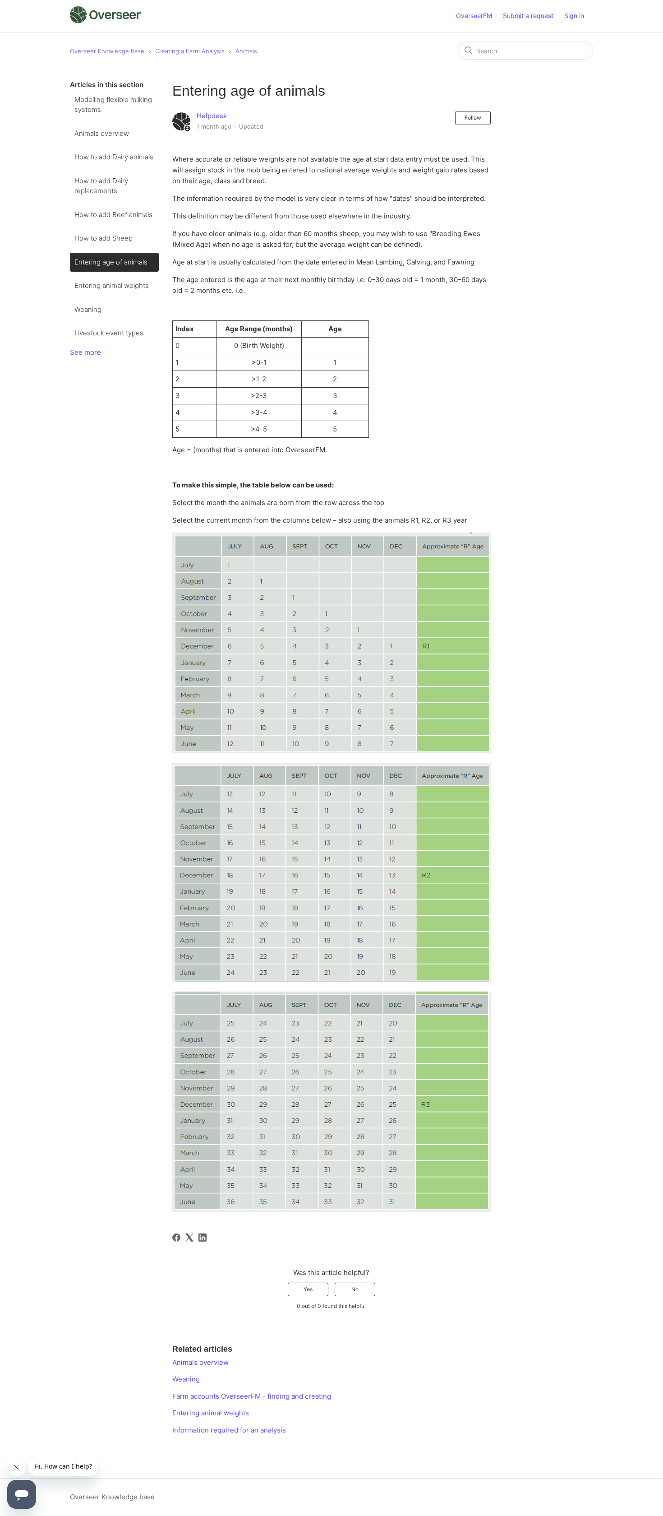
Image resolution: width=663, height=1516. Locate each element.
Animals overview (101, 133)
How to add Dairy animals (113, 157)
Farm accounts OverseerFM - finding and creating (251, 1396)
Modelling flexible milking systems (113, 104)
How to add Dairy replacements (101, 185)
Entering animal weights (111, 285)
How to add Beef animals (113, 214)
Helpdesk (212, 115)
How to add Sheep (103, 238)
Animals (246, 51)
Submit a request (528, 15)
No (355, 1289)
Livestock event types (108, 333)
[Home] (105, 20)
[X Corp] (189, 1237)
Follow (473, 117)
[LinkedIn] (202, 1237)
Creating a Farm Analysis (190, 51)
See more (85, 352)
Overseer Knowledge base (107, 51)
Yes (308, 1289)
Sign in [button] (574, 15)
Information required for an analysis (229, 1430)
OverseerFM (474, 15)
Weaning (87, 309)
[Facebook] (176, 1237)
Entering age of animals (110, 262)
